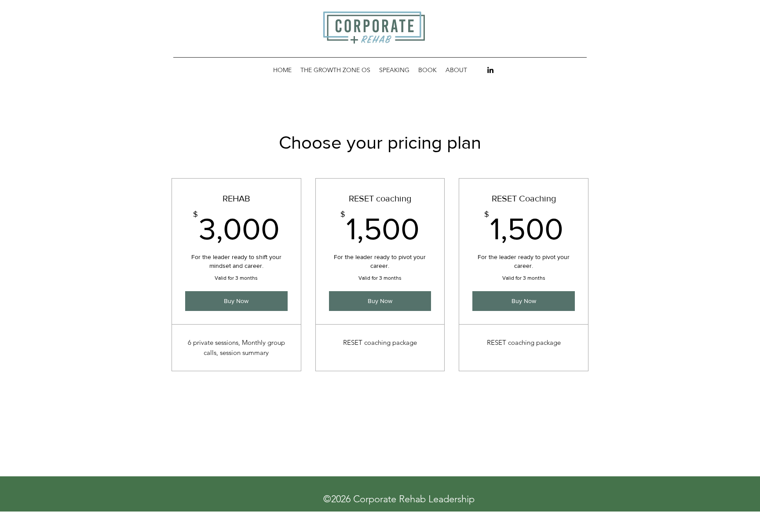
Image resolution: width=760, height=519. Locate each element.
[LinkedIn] (490, 70)
